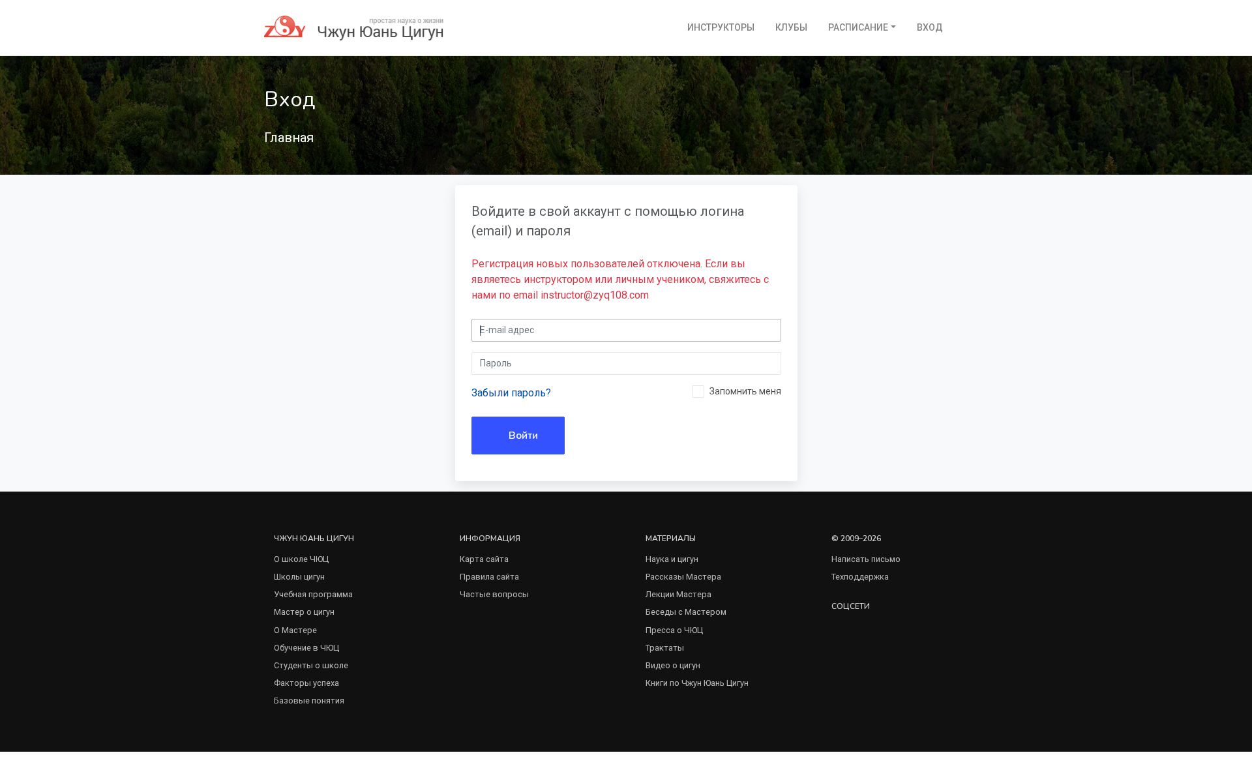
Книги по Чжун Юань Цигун (697, 683)
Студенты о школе (311, 665)
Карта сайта (484, 559)
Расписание (858, 27)
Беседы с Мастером (686, 612)
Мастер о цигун (304, 612)
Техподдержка (860, 577)
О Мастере (295, 630)
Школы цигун (299, 577)
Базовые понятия (309, 700)
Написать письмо (866, 559)
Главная (289, 137)
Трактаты (665, 648)
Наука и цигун (672, 559)
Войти (522, 435)
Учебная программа (313, 594)
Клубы (791, 27)
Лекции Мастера (678, 594)
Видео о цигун (673, 665)
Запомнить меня (745, 391)
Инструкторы (720, 27)
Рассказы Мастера (683, 577)
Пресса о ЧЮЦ (674, 630)
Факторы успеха (306, 683)
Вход (930, 27)
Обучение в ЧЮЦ (306, 648)
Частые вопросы (494, 594)
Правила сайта (489, 577)
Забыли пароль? (511, 393)
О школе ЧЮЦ (301, 559)
